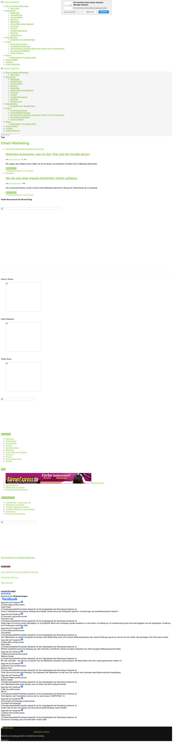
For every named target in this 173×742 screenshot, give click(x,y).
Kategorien (11, 11)
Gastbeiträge (16, 15)
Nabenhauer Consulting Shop (23, 57)
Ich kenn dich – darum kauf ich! (18, 502)
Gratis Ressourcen (18, 44)
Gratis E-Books (17, 53)
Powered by (67, 12)
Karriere (14, 19)
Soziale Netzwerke (18, 31)
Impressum (5, 740)
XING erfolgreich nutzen (15, 514)
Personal (14, 26)
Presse (13, 28)
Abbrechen (90, 12)
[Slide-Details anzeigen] (23, 311)
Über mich (14, 8)
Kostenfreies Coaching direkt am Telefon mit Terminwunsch (37, 49)
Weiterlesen (11, 168)
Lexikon (9, 62)
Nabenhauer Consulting (15, 487)
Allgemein (14, 13)
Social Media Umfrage (20, 46)
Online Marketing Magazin (22, 24)
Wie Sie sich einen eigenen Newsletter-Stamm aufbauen (41, 178)
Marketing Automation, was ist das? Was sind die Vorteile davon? (48, 154)
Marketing (15, 22)
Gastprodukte (16, 17)
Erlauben (103, 12)
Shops (8, 55)
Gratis (8, 42)
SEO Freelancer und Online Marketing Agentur (19, 572)
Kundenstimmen (12, 448)
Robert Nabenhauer (14, 159)
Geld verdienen (12, 485)
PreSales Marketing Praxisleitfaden (20, 509)
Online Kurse (16, 35)
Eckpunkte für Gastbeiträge (22, 40)
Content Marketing (21, 149)
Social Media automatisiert (17, 490)
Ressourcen (11, 511)
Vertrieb (14, 33)
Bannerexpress (97, 483)
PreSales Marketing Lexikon (17, 507)
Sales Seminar (7, 583)
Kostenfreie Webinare (20, 51)
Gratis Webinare (13, 64)
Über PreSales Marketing (17, 6)
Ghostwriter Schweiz (9, 577)
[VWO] (73, 12)
